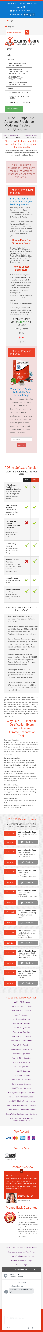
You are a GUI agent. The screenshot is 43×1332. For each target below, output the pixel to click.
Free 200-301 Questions (21, 1024)
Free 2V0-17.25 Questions (21, 1037)
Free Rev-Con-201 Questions (21, 1006)
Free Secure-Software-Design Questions (21, 1106)
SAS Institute (14, 135)
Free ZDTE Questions (21, 1015)
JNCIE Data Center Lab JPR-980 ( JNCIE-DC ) (17, 64)
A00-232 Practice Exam (27, 891)
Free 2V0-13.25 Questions (21, 1011)
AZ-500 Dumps (21, 1265)
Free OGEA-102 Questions (21, 1080)
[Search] (27, 32)
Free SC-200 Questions (21, 1071)
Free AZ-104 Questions (21, 1028)
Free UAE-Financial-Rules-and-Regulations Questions (21, 1119)
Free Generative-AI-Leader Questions (21, 1097)
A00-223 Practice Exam (27, 832)
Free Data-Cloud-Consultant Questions (22, 1110)
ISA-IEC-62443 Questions (21, 1088)
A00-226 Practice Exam (27, 850)
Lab (8, 55)
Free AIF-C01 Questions (21, 1045)
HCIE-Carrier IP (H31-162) (18, 92)
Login (11, 21)
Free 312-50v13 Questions (21, 1058)
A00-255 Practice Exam (27, 911)
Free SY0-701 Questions (22, 1002)
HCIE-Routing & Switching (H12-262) (18, 97)
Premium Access (14, 109)
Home (9, 49)
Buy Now (29, 842)
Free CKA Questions (21, 1067)
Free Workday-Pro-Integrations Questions (21, 1114)
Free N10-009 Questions (21, 1019)
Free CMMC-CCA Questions (21, 1049)
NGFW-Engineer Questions (21, 1084)
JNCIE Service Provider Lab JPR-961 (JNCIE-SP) (17, 83)
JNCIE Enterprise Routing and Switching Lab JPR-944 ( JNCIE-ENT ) (18, 71)
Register (10, 27)
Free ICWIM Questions (21, 1062)
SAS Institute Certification (29, 135)
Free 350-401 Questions (21, 1032)
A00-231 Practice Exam (27, 870)
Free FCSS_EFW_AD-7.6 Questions (21, 1101)
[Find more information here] (21, 1298)
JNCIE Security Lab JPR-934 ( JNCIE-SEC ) (17, 78)
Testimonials (28, 103)
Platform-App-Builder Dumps (21, 1261)
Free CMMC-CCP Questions (21, 1041)
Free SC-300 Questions (21, 1075)
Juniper (11, 60)
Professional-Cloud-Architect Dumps (21, 1252)
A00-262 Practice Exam (27, 931)
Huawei (11, 88)
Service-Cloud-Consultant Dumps (22, 1256)
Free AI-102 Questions (21, 1054)
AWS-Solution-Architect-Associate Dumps (21, 1248)
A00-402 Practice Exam (27, 971)
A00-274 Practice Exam (27, 951)
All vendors (12, 103)
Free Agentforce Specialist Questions (21, 1093)
